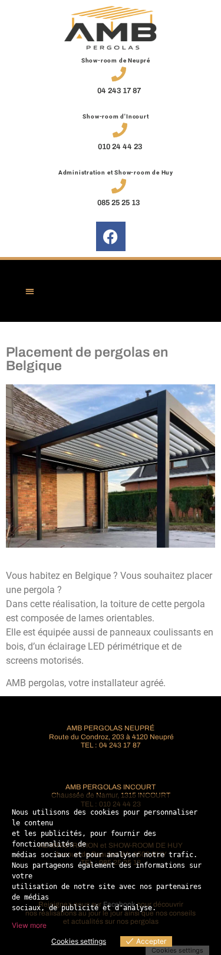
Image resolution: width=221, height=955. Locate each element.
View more (29, 925)
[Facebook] (111, 236)
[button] (30, 291)
